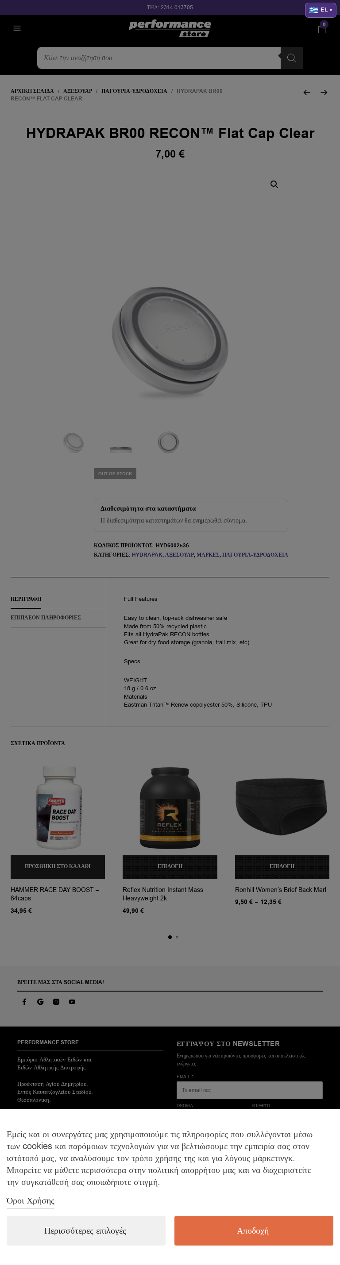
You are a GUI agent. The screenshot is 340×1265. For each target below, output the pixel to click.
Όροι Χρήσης (30, 1201)
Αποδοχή (253, 1231)
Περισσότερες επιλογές (85, 1231)
